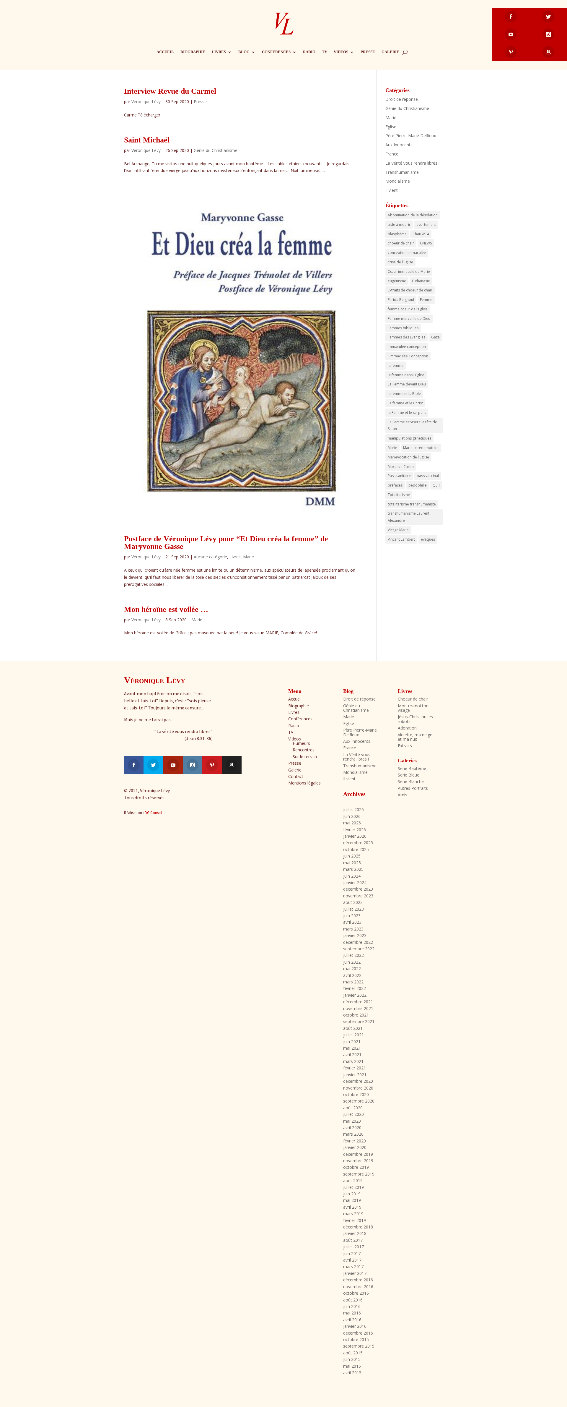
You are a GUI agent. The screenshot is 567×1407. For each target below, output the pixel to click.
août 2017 (353, 1240)
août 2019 (353, 1180)
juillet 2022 (353, 955)
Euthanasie (421, 280)
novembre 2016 (358, 1286)
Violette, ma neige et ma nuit (415, 737)
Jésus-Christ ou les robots (415, 719)
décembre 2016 (358, 1280)
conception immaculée (407, 252)
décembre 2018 (358, 1227)
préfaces (395, 485)
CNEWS (426, 243)
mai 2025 (352, 862)
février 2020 (354, 1141)
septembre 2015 (358, 1346)
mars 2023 (353, 929)
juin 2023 (352, 915)
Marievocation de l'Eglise (408, 457)
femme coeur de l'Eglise (408, 309)
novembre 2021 (358, 1008)
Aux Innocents (399, 144)
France (391, 154)
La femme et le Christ (405, 403)
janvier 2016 (354, 1326)
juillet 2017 (353, 1246)
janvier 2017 (354, 1273)
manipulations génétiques (409, 438)
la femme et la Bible (404, 393)
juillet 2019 (353, 1187)
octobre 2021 (356, 1015)
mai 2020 (352, 1121)
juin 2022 (352, 962)
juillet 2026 (353, 809)
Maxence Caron (401, 466)
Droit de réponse (401, 99)
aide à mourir (399, 224)
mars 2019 (353, 1213)
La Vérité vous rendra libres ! (412, 163)
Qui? (436, 485)
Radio (309, 52)
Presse (368, 52)
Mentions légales (304, 783)
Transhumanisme (402, 172)
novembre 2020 (358, 1088)
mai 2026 (352, 823)
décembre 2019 (358, 1154)
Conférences (276, 52)
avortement (426, 224)
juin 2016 (352, 1306)
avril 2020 (352, 1127)
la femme (395, 365)
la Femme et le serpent (407, 412)
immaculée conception (407, 346)
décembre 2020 (358, 1081)
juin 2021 (352, 1041)
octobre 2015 (356, 1339)
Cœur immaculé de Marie (409, 271)
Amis (402, 794)
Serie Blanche (411, 781)
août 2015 (353, 1353)
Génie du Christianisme (215, 150)
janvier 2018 (354, 1233)
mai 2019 (352, 1200)
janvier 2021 (354, 1074)
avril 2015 (352, 1372)
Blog (244, 52)
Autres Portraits (413, 788)
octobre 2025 (356, 849)
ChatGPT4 (421, 233)
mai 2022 (352, 968)
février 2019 (354, 1220)
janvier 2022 (354, 995)
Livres (219, 52)
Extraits (405, 745)
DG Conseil (153, 812)
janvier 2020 (354, 1147)
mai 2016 (352, 1313)
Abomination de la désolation (413, 215)
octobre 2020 (356, 1094)
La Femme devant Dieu (407, 384)
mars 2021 (353, 1061)
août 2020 (353, 1108)
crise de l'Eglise (400, 262)
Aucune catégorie (210, 557)
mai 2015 (352, 1366)
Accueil (165, 52)
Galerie (390, 52)
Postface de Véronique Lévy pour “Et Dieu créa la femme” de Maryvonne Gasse (226, 542)
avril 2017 (352, 1260)
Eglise (390, 126)
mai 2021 (352, 1048)
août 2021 (353, 1028)
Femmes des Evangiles (406, 337)
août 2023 (353, 902)
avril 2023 (352, 922)
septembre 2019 (358, 1174)
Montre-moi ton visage (413, 708)
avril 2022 (352, 975)
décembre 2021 (358, 1001)
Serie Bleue (408, 775)
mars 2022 (353, 982)
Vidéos (341, 52)
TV (324, 52)
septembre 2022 (358, 948)
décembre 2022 (358, 942)
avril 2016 (352, 1319)
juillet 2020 (353, 1114)
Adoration (407, 728)
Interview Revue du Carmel (170, 91)
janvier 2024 (354, 882)
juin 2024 (352, 876)
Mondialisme (397, 181)
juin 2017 (352, 1253)
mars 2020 (353, 1134)
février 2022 (354, 988)
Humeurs (301, 743)
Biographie (192, 52)
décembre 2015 (358, 1333)
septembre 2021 (358, 1021)
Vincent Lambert (401, 539)
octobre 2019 (356, 1167)
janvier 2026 (354, 836)
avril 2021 (352, 1054)
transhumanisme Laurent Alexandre (408, 517)
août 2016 (353, 1300)
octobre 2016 (356, 1293)
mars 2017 (353, 1266)
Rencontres (304, 750)
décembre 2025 (358, 842)
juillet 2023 (353, 909)
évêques (428, 539)
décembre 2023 (358, 889)
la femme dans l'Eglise (406, 374)
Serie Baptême (412, 768)
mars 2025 (353, 869)
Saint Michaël (147, 140)
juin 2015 (352, 1359)
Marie (248, 557)
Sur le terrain (305, 756)
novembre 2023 (358, 896)
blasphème (397, 233)
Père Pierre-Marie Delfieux (410, 135)
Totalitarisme (399, 494)
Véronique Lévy (146, 101)
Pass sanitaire (399, 475)
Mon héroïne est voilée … (166, 609)
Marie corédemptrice (421, 447)
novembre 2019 (358, 1160)
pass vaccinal (428, 475)
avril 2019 (352, 1207)
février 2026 (354, 829)
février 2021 (354, 1068)
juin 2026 (352, 816)
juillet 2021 (353, 1035)
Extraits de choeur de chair (410, 290)
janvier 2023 (354, 935)
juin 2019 (352, 1194)
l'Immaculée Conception (408, 356)
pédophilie (417, 485)
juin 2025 (352, 856)
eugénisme (397, 280)
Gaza (435, 337)
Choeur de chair (413, 699)
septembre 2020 (358, 1101)
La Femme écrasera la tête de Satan (412, 425)
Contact (295, 776)
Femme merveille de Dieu (409, 318)
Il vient (391, 190)
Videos (294, 739)
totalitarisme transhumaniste (412, 504)
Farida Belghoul (401, 299)
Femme (426, 299)
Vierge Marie (398, 529)
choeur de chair (401, 243)
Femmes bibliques (403, 327)
